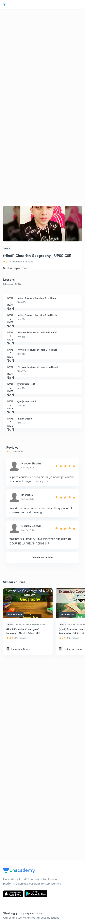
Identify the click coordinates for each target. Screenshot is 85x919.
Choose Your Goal (20, 5)
